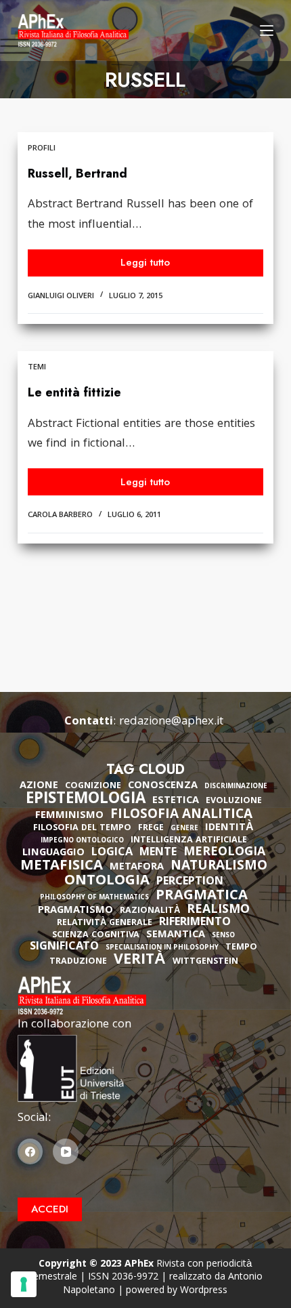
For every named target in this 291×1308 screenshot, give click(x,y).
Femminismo (69, 816)
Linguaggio (53, 853)
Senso (223, 936)
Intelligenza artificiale (189, 840)
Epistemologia (86, 800)
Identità (229, 828)
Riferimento (195, 923)
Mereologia (224, 852)
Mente (158, 853)
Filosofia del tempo (82, 828)
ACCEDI (49, 1209)
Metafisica (61, 866)
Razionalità (150, 911)
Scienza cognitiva (95, 935)
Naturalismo (219, 867)
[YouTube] (66, 1151)
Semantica (175, 935)
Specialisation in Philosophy (162, 948)
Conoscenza (163, 786)
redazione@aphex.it (171, 722)
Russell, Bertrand (77, 173)
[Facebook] (30, 1151)
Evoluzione (234, 801)
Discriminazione (235, 787)
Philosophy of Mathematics (94, 898)
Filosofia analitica (181, 815)
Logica (112, 853)
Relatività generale (104, 923)
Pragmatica (202, 896)
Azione (39, 786)
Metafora (137, 867)
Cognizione (93, 786)
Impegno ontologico (82, 841)
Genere (184, 829)
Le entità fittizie (74, 392)
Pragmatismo (75, 910)
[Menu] (266, 30)
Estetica (175, 801)
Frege (151, 828)
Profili (41, 148)
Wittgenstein (205, 962)
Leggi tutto (152, 265)
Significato (64, 947)
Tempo (241, 947)
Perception (189, 882)
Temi (37, 367)
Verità (140, 961)
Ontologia (107, 881)
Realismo (218, 910)
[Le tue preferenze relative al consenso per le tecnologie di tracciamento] (24, 1284)
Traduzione (78, 962)
